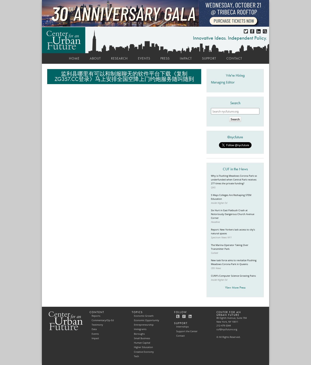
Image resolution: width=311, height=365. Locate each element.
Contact (234, 58)
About (95, 58)
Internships (182, 326)
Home (74, 58)
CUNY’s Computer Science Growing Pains (233, 276)
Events (144, 58)
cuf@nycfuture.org (226, 329)
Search (235, 119)
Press (165, 58)
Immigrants (140, 329)
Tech (136, 356)
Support (209, 58)
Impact (186, 58)
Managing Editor (223, 82)
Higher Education (143, 347)
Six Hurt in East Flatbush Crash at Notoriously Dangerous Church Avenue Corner (232, 214)
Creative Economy (144, 352)
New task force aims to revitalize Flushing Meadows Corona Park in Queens (233, 262)
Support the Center (187, 331)
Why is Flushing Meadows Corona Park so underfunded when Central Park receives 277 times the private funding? (234, 179)
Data (94, 329)
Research (119, 58)
